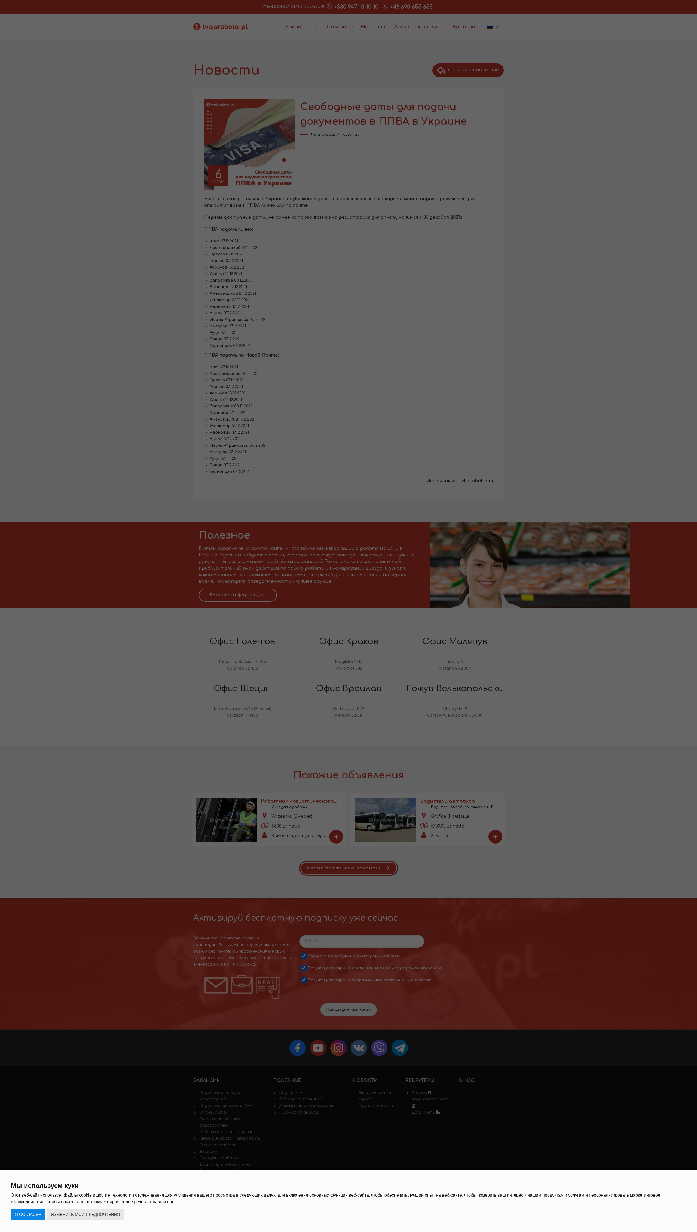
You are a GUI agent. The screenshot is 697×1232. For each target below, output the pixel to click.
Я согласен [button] (28, 1214)
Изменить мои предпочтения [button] (85, 1214)
